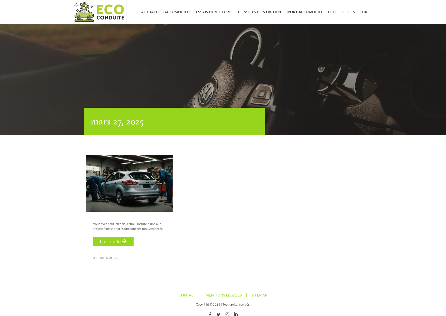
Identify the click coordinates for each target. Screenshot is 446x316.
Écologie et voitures (350, 12)
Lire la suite (111, 241)
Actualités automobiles (166, 12)
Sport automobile (304, 12)
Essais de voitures (215, 12)
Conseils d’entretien (259, 12)
